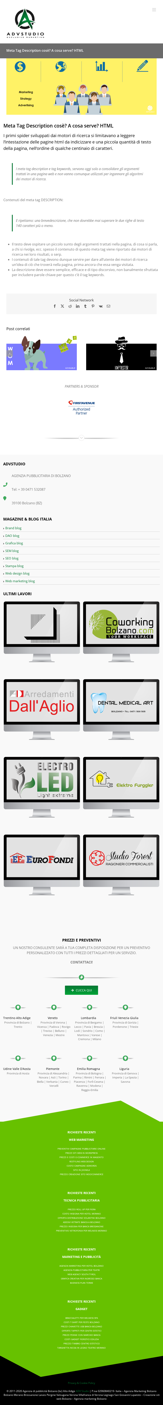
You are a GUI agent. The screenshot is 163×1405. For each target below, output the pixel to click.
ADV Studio (82, 1391)
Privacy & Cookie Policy (81, 1383)
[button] (9, 353)
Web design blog (17, 573)
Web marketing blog (20, 581)
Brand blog (13, 528)
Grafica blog (14, 543)
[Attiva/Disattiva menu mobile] (154, 9)
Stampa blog (14, 566)
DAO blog (12, 535)
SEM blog (12, 551)
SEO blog (11, 558)
